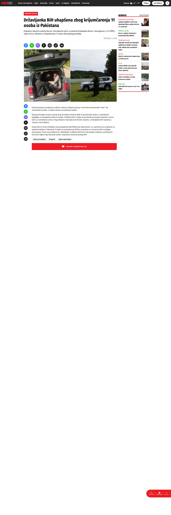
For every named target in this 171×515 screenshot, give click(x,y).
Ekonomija (43, 3)
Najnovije (151, 494)
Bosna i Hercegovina (25, 3)
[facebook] (26, 45)
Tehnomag (85, 3)
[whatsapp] (32, 45)
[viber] (38, 45)
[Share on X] (44, 45)
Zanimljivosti (75, 3)
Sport (58, 3)
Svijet (36, 3)
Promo (51, 3)
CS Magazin (65, 3)
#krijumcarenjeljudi (39, 139)
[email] (50, 45)
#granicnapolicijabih (65, 139)
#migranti (52, 139)
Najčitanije (159, 494)
